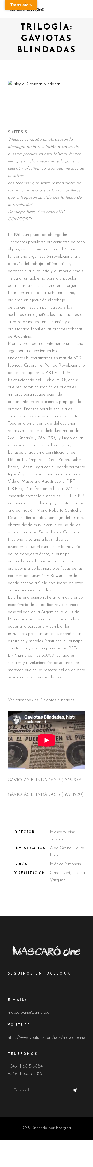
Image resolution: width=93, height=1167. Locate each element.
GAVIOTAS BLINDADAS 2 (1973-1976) (45, 780)
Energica (63, 1128)
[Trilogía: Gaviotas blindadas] (46, 84)
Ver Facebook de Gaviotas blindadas (41, 700)
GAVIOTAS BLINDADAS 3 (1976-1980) (46, 794)
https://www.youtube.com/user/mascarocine (46, 1037)
